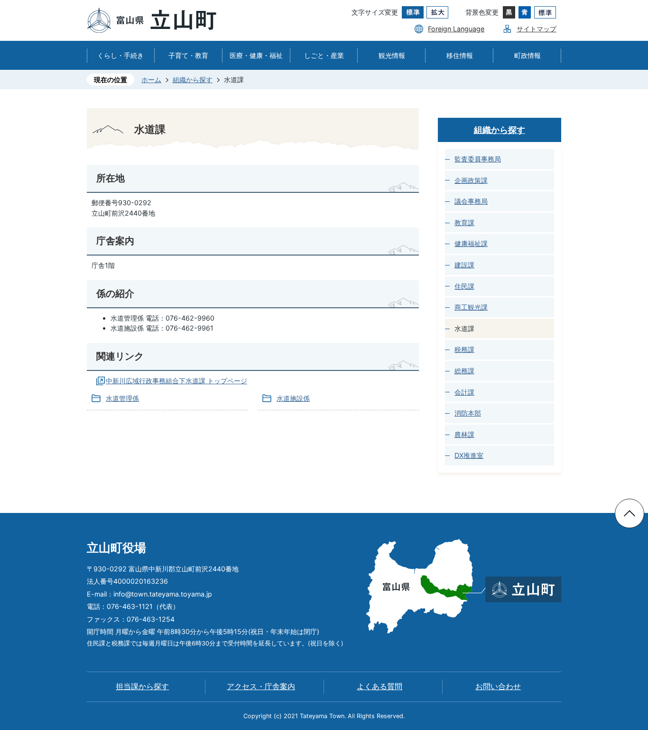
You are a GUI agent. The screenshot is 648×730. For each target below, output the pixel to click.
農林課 (464, 434)
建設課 (464, 265)
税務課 (464, 349)
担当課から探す (142, 686)
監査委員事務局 (477, 159)
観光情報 (392, 55)
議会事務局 (471, 201)
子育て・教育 (188, 55)
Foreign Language (456, 29)
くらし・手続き (120, 55)
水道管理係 (122, 398)
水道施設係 (293, 398)
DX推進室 (468, 455)
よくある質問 (379, 686)
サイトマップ (536, 29)
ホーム (151, 80)
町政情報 (527, 55)
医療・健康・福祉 (256, 55)
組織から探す (193, 80)
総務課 (464, 371)
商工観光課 (471, 307)
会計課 (464, 392)
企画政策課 (471, 180)
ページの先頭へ (629, 513)
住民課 (464, 286)
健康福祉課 (471, 243)
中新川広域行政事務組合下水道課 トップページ (176, 381)
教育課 (464, 222)
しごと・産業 (324, 55)
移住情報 (459, 55)
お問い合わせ (498, 686)
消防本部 (467, 413)
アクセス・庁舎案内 (261, 686)
